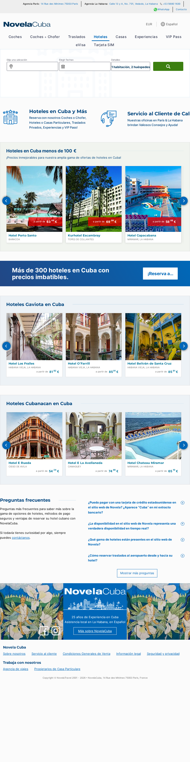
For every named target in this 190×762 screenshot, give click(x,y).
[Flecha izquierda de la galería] (6, 201)
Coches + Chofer (45, 37)
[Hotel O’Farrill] (94, 336)
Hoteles (101, 37)
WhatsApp (163, 9)
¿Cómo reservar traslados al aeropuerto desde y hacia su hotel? (130, 558)
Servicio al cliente (44, 653)
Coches (15, 37)
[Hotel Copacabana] (153, 199)
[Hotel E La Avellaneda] (94, 435)
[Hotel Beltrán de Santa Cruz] (153, 336)
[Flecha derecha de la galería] (183, 201)
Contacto (181, 9)
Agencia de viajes (15, 669)
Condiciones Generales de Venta (86, 653)
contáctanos (21, 537)
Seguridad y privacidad (163, 653)
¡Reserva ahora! (163, 273)
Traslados (77, 37)
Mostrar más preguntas (137, 573)
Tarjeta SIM (104, 45)
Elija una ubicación (17, 59)
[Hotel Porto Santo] (34, 199)
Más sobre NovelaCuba (95, 631)
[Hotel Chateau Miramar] (153, 435)
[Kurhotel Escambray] (94, 199)
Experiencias (146, 37)
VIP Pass (173, 37)
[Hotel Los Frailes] (34, 336)
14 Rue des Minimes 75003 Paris (59, 3)
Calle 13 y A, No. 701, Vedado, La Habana (133, 3)
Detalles (115, 59)
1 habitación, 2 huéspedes (130, 67)
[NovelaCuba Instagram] (55, 630)
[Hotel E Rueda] (34, 435)
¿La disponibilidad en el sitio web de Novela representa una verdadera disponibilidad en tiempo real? (132, 526)
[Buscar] (168, 66)
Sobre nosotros (14, 653)
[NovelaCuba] (26, 24)
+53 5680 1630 (171, 3)
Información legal (128, 653)
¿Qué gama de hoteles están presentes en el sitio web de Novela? (130, 542)
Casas (121, 37)
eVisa (81, 45)
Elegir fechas (66, 59)
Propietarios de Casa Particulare (57, 669)
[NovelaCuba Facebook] (43, 630)
